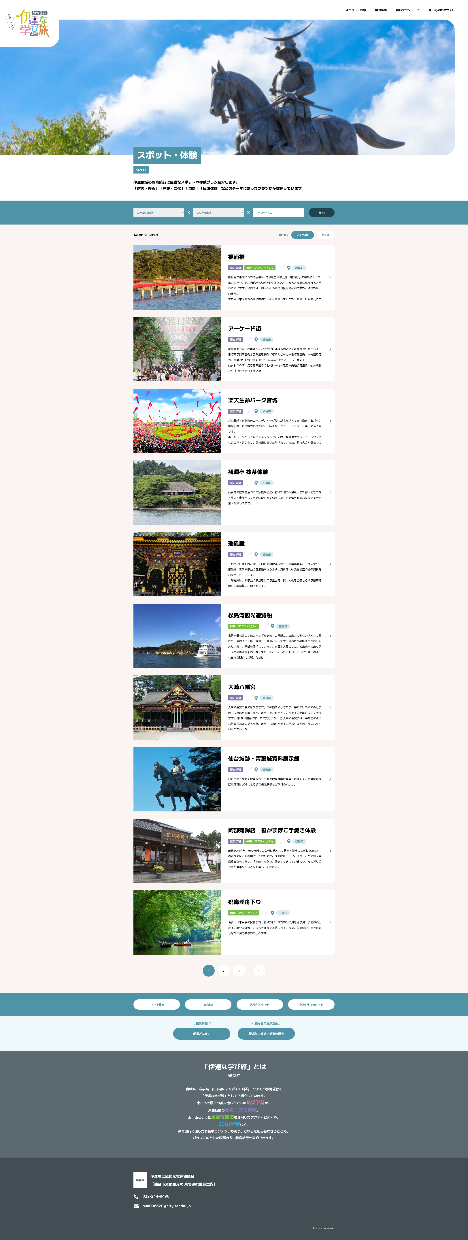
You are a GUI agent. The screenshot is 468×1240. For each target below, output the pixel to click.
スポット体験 (157, 1004)
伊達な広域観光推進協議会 (266, 1033)
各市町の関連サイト (442, 10)
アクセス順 (303, 235)
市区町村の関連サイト (311, 1004)
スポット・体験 (356, 10)
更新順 (325, 235)
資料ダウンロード (407, 10)
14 (259, 970)
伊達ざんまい (202, 1033)
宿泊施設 (381, 10)
